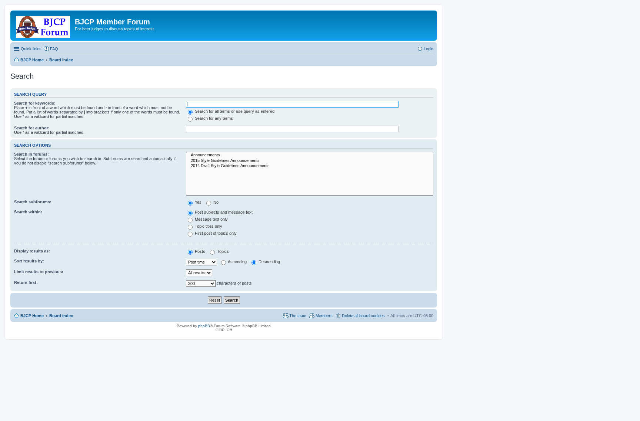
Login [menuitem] (428, 49)
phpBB (204, 326)
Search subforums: (32, 202)
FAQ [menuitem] (54, 49)
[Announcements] (310, 155)
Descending (268, 261)
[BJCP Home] (43, 25)
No (215, 202)
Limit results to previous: (38, 271)
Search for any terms (213, 118)
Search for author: (32, 128)
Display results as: (32, 251)
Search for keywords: (35, 103)
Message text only (211, 219)
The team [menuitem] (297, 315)
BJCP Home (32, 315)
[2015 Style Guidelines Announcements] (310, 160)
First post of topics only (215, 233)
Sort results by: (29, 261)
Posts (199, 251)
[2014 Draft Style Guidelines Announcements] (310, 166)
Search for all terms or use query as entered (234, 111)
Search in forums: (31, 154)
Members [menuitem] (324, 315)
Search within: (28, 212)
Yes (197, 202)
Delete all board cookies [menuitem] (363, 315)
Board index (61, 315)
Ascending (237, 261)
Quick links (31, 49)
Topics (222, 251)
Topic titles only (208, 226)
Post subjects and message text (223, 212)
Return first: (26, 282)
